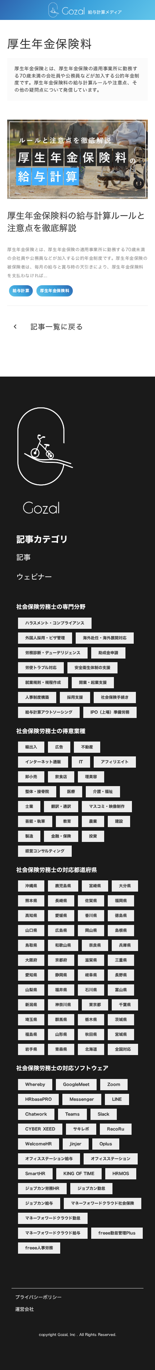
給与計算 (21, 291)
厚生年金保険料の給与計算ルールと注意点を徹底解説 (76, 222)
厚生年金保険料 (54, 291)
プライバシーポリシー (38, 1297)
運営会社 (24, 1309)
